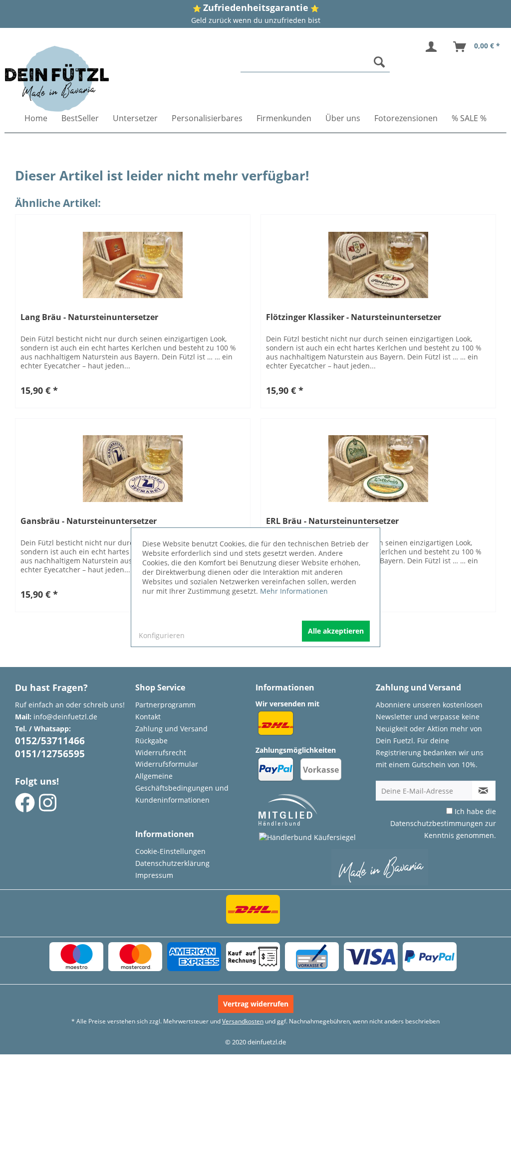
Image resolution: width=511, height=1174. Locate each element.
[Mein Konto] (433, 47)
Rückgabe (151, 740)
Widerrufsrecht (160, 752)
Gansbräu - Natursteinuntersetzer (88, 521)
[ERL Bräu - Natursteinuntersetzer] (378, 468)
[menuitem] (315, 62)
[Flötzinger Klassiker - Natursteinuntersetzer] (378, 265)
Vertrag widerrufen (255, 1003)
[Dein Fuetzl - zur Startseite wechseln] (57, 79)
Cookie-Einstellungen (170, 851)
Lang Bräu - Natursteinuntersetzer (89, 317)
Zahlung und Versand (171, 728)
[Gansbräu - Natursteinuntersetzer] (132, 468)
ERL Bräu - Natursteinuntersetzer (332, 521)
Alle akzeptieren (336, 631)
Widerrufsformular (166, 764)
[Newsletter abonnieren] (484, 791)
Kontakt (148, 716)
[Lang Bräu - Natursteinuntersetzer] (132, 265)
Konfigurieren (162, 635)
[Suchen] (379, 62)
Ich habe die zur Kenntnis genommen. (443, 823)
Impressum (154, 875)
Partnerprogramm (165, 704)
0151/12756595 (50, 753)
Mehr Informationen (294, 591)
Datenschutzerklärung (172, 863)
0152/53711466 (50, 740)
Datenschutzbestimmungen (436, 823)
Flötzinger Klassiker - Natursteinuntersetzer (353, 317)
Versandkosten (242, 1021)
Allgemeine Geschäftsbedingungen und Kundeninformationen (182, 788)
